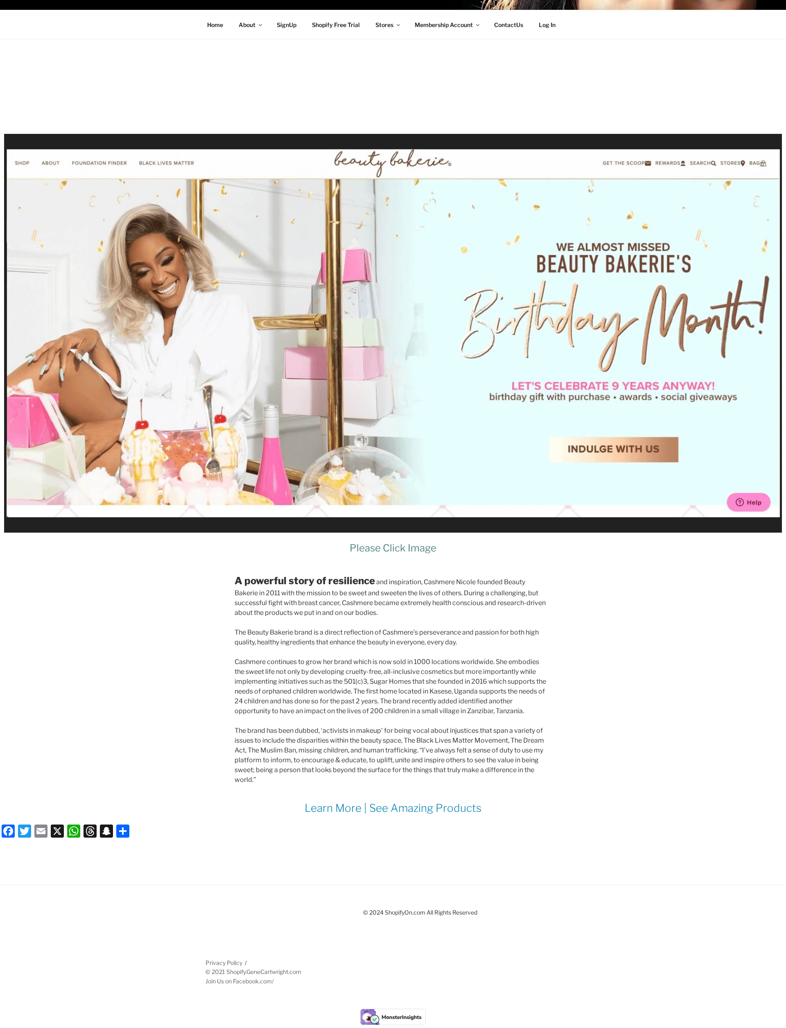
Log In (547, 24)
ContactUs (508, 24)
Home (215, 24)
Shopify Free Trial (336, 24)
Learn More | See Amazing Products (393, 808)
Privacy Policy (224, 962)
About (247, 24)
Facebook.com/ (253, 981)
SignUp (286, 24)
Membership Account (444, 24)
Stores (384, 24)
